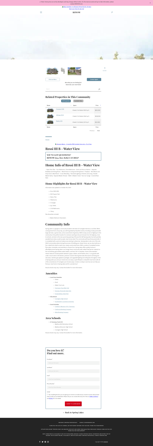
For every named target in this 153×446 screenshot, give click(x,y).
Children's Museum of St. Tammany (65, 306)
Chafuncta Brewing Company (63, 309)
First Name (49, 359)
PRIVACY (51, 398)
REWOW (76, 12)
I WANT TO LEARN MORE (73, 404)
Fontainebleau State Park (62, 294)
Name (48, 105)
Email (48, 375)
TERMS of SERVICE (93, 396)
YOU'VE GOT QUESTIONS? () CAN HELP (63, 156)
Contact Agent (94, 79)
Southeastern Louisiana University (64, 301)
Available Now (78, 101)
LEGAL (48, 392)
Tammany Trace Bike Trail (62, 288)
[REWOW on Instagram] (48, 441)
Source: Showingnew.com (87, 422)
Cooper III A (60, 109)
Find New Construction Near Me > (68, 422)
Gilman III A (60, 115)
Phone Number (51, 383)
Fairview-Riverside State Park (63, 291)
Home (47, 140)
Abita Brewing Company (61, 312)
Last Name (49, 367)
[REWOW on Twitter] (42, 441)
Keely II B (59, 121)
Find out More (52, 79)
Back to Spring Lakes (74, 412)
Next (98, 130)
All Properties (66, 101)
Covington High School (61, 298)
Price (97, 105)
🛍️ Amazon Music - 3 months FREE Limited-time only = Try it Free (73, 144)
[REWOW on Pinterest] (45, 441)
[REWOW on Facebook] (40, 441)
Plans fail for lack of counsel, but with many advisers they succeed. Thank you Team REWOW (76, 425)
